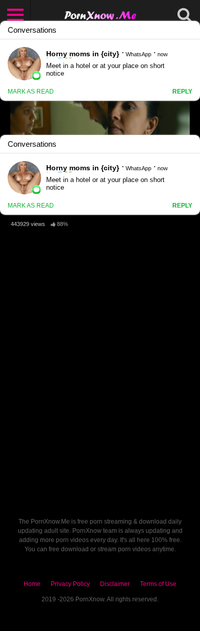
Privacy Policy (70, 584)
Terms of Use (158, 584)
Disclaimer (115, 584)
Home (32, 584)
